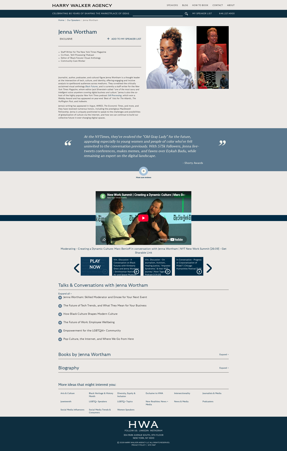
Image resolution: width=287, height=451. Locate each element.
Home (61, 20)
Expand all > (65, 294)
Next (207, 273)
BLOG (185, 5)
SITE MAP (152, 445)
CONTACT (218, 5)
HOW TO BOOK (200, 5)
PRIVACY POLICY (139, 445)
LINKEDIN (144, 431)
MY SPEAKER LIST (202, 14)
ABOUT (231, 5)
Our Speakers (73, 20)
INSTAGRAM (156, 431)
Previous (78, 273)
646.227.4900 (227, 14)
